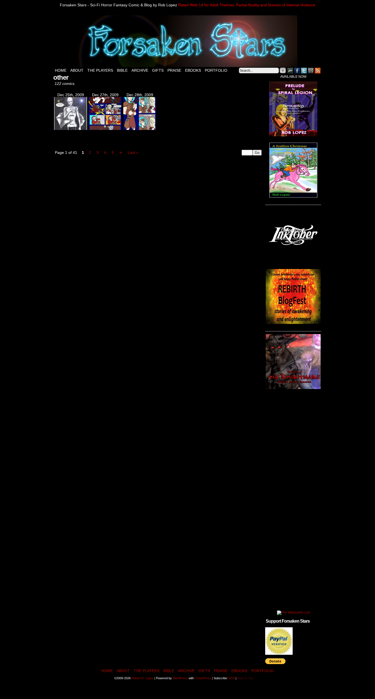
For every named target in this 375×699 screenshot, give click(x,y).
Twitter (304, 70)
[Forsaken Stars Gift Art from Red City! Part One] (105, 128)
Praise (174, 70)
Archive (139, 70)
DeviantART (290, 70)
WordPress (180, 678)
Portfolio (216, 70)
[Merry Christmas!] (70, 128)
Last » (133, 152)
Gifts (158, 70)
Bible (122, 70)
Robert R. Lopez (142, 678)
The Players (100, 70)
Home (60, 70)
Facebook (297, 70)
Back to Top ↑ (246, 678)
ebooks (193, 70)
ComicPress (203, 678)
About (76, 70)
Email (310, 70)
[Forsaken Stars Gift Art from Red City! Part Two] (139, 128)
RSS (317, 70)
